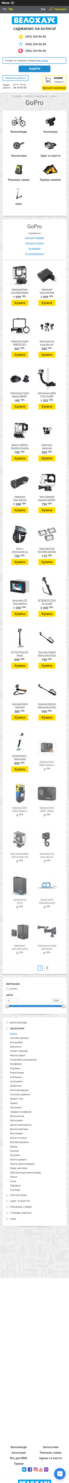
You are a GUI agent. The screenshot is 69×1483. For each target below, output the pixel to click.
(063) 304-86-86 (35, 36)
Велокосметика (19, 1129)
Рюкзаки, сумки (50, 1452)
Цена (9, 995)
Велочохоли (17, 1116)
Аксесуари (41, 96)
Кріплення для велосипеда (25, 1172)
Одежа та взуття (50, 1458)
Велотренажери (19, 1090)
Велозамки (16, 1133)
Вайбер (46, 1469)
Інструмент (16, 1081)
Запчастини (50, 1447)
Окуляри (15, 1189)
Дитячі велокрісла (20, 1124)
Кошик (54, 82)
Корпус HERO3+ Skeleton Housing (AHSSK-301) (20, 448)
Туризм (19, 1463)
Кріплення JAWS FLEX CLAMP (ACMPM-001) (47, 396)
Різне (13, 1181)
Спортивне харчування (23, 1059)
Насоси (14, 1150)
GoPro (13, 989)
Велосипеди (19, 1447)
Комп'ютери (17, 1072)
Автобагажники (19, 1038)
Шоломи (15, 1155)
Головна (17, 96)
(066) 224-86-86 (35, 51)
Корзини (15, 1068)
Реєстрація (60, 9)
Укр (10, 9)
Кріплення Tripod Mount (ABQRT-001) (20, 396)
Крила (13, 1146)
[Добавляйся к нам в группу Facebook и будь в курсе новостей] (30, 1470)
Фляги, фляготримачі (22, 1163)
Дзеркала (16, 1085)
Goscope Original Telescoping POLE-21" (47, 655)
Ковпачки (16, 1077)
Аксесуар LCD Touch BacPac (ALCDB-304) (19, 603)
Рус (5, 9)
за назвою (34, 248)
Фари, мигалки (18, 1168)
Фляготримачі (18, 1159)
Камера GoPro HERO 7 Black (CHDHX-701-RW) (47, 810)
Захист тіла (16, 1098)
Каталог (29, 96)
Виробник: (13, 984)
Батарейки (16, 1042)
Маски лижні (17, 1055)
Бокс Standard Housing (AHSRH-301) (47, 500)
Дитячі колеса (18, 1137)
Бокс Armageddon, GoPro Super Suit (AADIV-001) (19, 856)
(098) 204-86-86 (35, 44)
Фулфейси (16, 1064)
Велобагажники (19, 1142)
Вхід (43, 9)
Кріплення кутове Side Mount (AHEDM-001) (47, 948)
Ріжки (13, 1176)
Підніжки (15, 1185)
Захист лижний (19, 1051)
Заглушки (15, 1107)
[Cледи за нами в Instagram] (35, 1470)
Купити (20, 303)
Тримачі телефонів (20, 1111)
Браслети (15, 1046)
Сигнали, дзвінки (20, 1094)
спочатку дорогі (34, 243)
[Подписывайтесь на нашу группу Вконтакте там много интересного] (24, 1470)
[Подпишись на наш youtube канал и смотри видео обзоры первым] (41, 1470)
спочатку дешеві (34, 237)
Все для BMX (18, 1458)
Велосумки (16, 1120)
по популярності (34, 253)
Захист (14, 1103)
